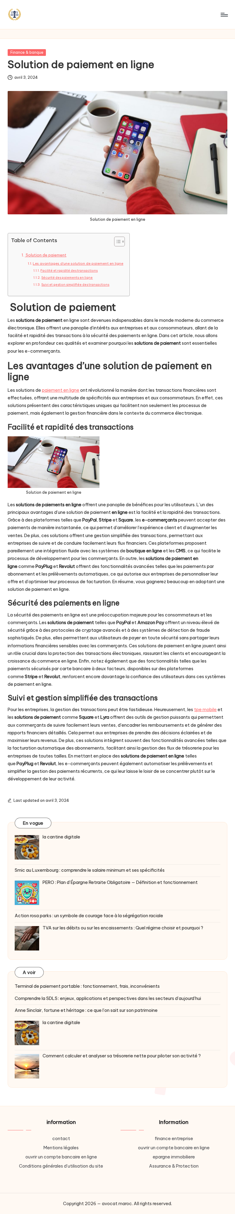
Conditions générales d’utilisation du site (61, 1166)
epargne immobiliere (174, 1157)
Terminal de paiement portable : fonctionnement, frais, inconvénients (87, 986)
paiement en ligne (60, 390)
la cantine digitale (61, 837)
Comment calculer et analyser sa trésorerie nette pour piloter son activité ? (122, 1056)
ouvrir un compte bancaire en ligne (61, 1157)
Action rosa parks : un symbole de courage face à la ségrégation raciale (89, 915)
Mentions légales (61, 1147)
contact (61, 1138)
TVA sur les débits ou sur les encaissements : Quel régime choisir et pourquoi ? (123, 928)
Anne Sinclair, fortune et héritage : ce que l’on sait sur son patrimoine (86, 1010)
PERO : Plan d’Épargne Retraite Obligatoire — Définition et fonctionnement (120, 882)
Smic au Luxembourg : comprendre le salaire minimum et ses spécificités (90, 870)
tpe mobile (205, 709)
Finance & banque (26, 52)
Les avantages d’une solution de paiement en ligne (78, 263)
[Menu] (224, 14)
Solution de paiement (45, 255)
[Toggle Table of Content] (116, 241)
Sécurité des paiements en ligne (67, 277)
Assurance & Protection (174, 1166)
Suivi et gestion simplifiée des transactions (75, 284)
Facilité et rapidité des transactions (69, 270)
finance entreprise (174, 1138)
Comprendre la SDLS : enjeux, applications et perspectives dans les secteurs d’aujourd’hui (108, 998)
